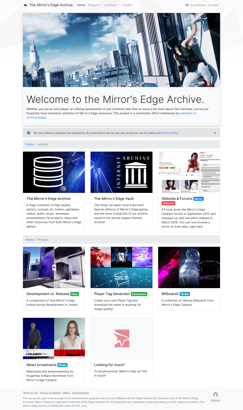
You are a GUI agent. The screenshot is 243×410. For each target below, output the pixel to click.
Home (81, 5)
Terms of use (30, 392)
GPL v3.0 (81, 405)
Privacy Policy (170, 132)
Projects (94, 5)
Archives (111, 5)
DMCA (66, 392)
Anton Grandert (173, 89)
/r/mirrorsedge (80, 392)
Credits (127, 5)
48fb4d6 (215, 400)
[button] (215, 394)
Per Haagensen (190, 89)
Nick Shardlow (209, 89)
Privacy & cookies (50, 392)
